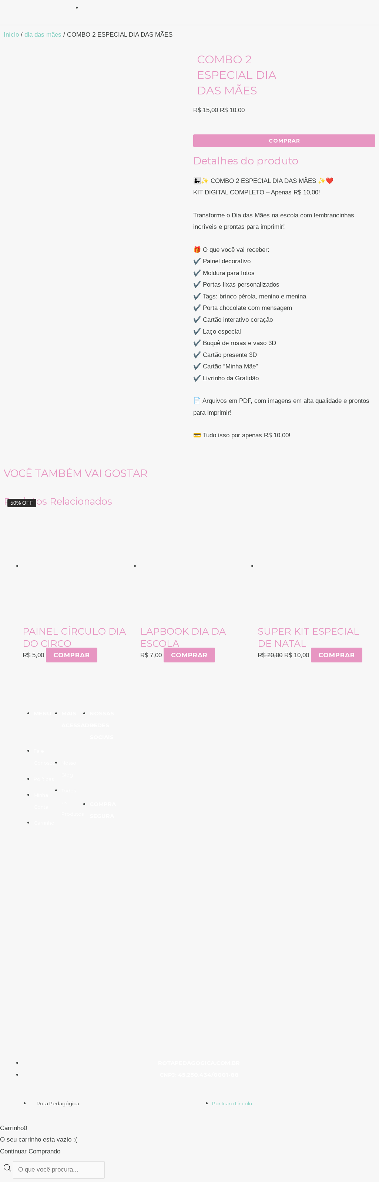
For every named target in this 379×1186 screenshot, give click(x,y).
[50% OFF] (316, 565)
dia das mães (42, 34)
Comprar (71, 655)
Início (11, 34)
